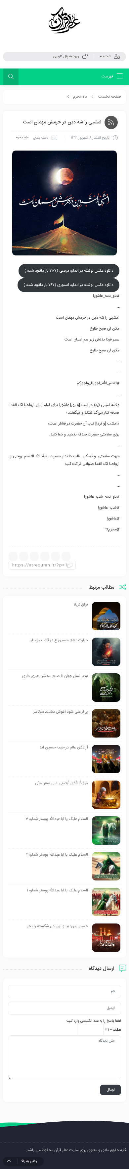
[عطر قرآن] (64, 20)
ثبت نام (105, 57)
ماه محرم (80, 96)
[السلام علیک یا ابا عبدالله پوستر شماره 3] (106, 831)
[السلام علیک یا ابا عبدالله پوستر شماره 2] (106, 867)
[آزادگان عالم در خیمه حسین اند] (106, 759)
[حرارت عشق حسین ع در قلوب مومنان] (106, 652)
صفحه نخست (109, 96)
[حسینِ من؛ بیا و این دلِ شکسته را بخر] (106, 938)
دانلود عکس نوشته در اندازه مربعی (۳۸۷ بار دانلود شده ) (68, 270)
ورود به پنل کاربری (66, 57)
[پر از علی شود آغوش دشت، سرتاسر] (106, 724)
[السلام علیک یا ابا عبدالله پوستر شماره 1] (106, 902)
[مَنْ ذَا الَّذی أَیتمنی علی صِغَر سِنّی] (106, 795)
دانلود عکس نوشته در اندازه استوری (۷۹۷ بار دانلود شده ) (68, 285)
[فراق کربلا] (106, 616)
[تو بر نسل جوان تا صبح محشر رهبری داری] (106, 688)
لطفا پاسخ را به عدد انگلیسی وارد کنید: (93, 1021)
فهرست (108, 76)
